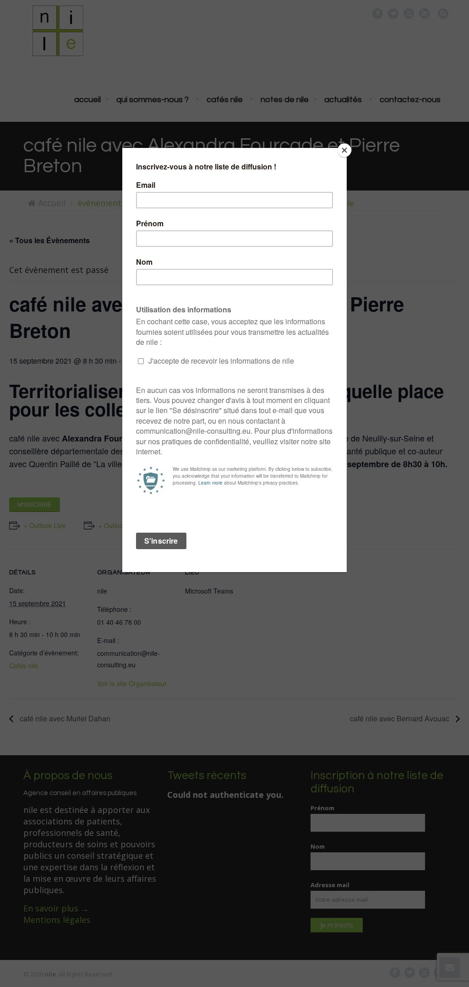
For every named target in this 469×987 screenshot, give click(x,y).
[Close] (344, 150)
